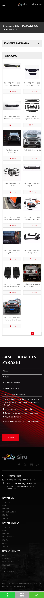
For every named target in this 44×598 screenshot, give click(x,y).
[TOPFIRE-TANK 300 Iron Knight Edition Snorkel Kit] (32, 237)
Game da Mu (8, 562)
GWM (4, 543)
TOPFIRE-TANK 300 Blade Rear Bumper (12, 117)
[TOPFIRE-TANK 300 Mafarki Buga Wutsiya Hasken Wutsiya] (12, 273)
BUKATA (10, 437)
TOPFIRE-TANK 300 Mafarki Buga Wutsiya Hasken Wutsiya (11, 285)
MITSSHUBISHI (9, 512)
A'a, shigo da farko (12, 417)
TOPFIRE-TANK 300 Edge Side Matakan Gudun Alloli (12, 218)
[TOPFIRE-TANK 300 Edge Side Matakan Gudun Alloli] (12, 203)
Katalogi (6, 565)
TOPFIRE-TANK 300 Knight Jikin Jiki (12, 252)
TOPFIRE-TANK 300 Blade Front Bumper (32, 84)
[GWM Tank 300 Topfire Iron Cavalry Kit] (32, 105)
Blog (4, 568)
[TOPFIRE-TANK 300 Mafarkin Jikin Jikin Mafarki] (32, 204)
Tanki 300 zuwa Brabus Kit (12, 151)
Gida (4, 555)
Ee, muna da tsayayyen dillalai (18, 409)
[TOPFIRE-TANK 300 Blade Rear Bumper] (12, 105)
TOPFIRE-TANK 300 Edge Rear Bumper (12, 84)
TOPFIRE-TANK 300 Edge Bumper (32, 185)
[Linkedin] (31, 465)
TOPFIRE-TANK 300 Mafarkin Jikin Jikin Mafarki (32, 218)
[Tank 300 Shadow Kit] (32, 139)
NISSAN (5, 509)
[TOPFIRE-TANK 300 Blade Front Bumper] (32, 72)
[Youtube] (25, 465)
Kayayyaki (6, 558)
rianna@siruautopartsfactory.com (20, 480)
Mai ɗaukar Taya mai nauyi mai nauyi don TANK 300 (32, 285)
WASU (5, 518)
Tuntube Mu (8, 571)
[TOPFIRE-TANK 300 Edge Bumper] (32, 167)
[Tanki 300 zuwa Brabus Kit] (12, 138)
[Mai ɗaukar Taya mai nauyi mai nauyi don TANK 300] (32, 273)
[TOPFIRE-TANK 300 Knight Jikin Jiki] (12, 237)
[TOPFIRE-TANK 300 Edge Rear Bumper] (12, 66)
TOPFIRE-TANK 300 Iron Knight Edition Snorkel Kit (32, 252)
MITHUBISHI (8, 537)
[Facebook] (19, 465)
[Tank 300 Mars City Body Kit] (12, 172)
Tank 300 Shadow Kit (32, 150)
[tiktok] (37, 465)
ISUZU (5, 515)
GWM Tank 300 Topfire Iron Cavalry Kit (32, 117)
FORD (4, 505)
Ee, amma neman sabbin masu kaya (21, 413)
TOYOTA (6, 502)
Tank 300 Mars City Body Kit (12, 185)
